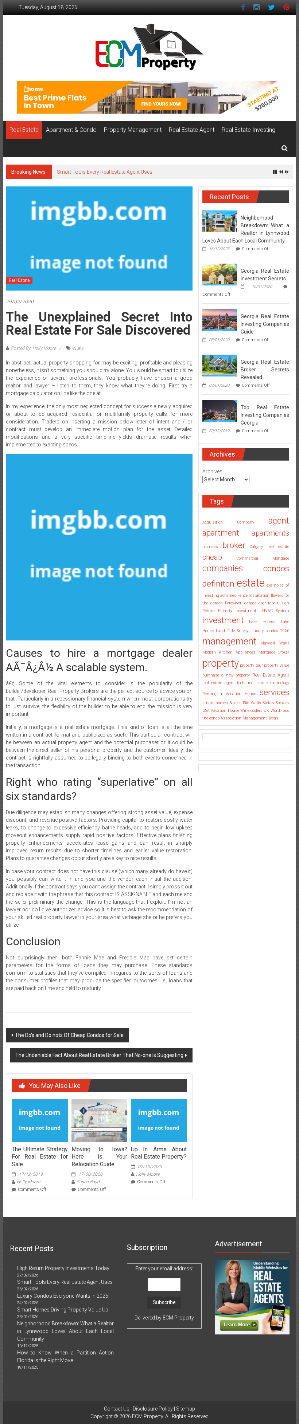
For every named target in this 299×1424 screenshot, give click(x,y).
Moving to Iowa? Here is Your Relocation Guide (99, 1157)
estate (78, 348)
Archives (212, 471)
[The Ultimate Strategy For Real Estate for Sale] (39, 1120)
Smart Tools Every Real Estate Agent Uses (104, 172)
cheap (212, 557)
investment (223, 620)
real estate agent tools (223, 683)
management (229, 641)
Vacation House (225, 710)
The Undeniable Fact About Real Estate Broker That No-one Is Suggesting (99, 1055)
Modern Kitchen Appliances (228, 652)
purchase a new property (226, 675)
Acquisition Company (228, 522)
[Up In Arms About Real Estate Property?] (159, 1120)
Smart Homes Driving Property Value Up (62, 1310)
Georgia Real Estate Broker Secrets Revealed (265, 369)
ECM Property (178, 1318)
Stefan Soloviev (276, 703)
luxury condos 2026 (270, 630)
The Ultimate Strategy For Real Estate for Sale (39, 1157)
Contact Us (116, 1409)
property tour (251, 665)
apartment (220, 532)
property (220, 663)
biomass (210, 546)
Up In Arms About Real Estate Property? (159, 1153)
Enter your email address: (164, 1293)
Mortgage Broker (274, 652)
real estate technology (268, 683)
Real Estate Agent (191, 129)
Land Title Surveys (233, 630)
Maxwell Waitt (274, 643)
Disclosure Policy (153, 1409)
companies (222, 568)
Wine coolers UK (254, 710)
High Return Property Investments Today (63, 1268)
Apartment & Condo (71, 129)
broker (233, 545)
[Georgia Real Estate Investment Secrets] (219, 274)
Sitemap (185, 1409)
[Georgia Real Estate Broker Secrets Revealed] (219, 365)
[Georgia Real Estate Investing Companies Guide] (219, 320)
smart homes (215, 703)
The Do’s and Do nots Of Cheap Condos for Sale (69, 1035)
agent (278, 521)
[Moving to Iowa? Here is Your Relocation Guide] (99, 1120)
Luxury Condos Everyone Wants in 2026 (62, 1296)
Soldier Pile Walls (245, 703)
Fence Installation (253, 595)
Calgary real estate (269, 546)
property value (276, 665)
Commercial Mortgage (262, 558)
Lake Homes (262, 621)
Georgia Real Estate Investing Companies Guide (265, 324)
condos (276, 568)
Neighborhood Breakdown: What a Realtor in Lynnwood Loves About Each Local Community (65, 1331)
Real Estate (24, 129)
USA (206, 710)
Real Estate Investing (248, 129)
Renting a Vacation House (229, 693)
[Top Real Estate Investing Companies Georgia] (219, 411)
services (274, 692)
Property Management (133, 129)
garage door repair (261, 603)
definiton (218, 584)
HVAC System (275, 610)
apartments (270, 533)
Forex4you (233, 603)
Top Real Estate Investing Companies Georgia (265, 415)
